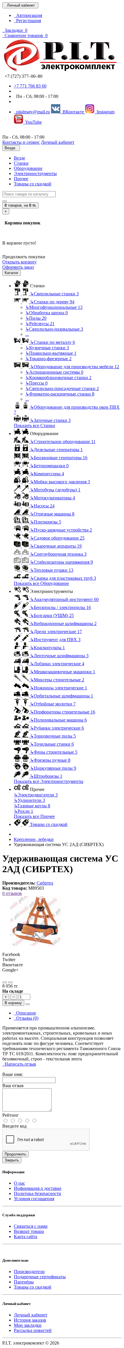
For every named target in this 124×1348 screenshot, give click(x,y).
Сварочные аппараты (56, 546)
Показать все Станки (34, 425)
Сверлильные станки (54, 293)
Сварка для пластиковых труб (63, 578)
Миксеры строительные (57, 679)
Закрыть (12, 1160)
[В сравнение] (10, 982)
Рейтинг (10, 1115)
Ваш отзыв (13, 1085)
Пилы (35, 318)
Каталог (11, 273)
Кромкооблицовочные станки (58, 377)
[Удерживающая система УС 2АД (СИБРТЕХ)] (35, 944)
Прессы (36, 383)
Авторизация (28, 15)
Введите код (14, 1126)
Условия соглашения (34, 1198)
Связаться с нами (31, 1226)
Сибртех (45, 882)
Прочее (21, 178)
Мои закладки (28, 1325)
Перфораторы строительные (62, 711)
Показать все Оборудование (41, 583)
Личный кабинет (30, 1314)
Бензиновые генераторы (58, 457)
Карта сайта (25, 1236)
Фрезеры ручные (50, 760)
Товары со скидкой (32, 183)
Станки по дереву (52, 301)
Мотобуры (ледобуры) (55, 489)
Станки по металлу (52, 342)
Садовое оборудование (57, 538)
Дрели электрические (56, 631)
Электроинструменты (35, 173)
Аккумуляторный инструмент (64, 599)
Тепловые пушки (51, 570)
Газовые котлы (32, 805)
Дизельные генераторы (56, 449)
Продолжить (15, 1154)
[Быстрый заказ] (27, 1004)
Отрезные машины (52, 513)
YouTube (32, 122)
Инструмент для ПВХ (55, 639)
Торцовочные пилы (53, 736)
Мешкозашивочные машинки (62, 671)
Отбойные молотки (53, 703)
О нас (19, 1183)
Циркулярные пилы (53, 768)
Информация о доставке (37, 1188)
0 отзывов (12, 893)
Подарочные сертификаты (40, 1276)
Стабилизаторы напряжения (61, 562)
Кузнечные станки (47, 347)
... (27, 334)
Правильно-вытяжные (50, 353)
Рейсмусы (40, 323)
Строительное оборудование (62, 441)
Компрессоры (47, 473)
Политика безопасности (37, 1193)
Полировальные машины (58, 719)
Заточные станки (50, 420)
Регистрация (27, 20)
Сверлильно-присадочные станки (62, 388)
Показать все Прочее (34, 816)
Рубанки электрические (57, 728)
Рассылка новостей (33, 1330)
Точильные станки (52, 744)
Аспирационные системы (54, 372)
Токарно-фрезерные (48, 358)
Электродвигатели (36, 794)
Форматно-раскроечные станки (59, 393)
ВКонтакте (72, 111)
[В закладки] (4, 982)
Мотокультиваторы (52, 497)
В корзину (13, 1003)
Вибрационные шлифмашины (63, 623)
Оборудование (28, 168)
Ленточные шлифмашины (59, 655)
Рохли (23, 811)
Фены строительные (53, 752)
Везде (19, 158)
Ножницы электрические (58, 687)
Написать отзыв (19, 1064)
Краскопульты (47, 647)
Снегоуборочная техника (58, 554)
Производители (29, 1271)
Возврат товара (29, 1231)
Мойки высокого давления (60, 481)
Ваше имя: (12, 1074)
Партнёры (24, 1281)
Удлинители (29, 800)
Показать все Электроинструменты (48, 781)
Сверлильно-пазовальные (54, 329)
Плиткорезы (45, 521)
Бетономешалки (49, 465)
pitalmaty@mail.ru (32, 111)
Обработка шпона (46, 312)
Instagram (104, 111)
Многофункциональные (53, 307)
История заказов (30, 1320)
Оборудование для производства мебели (74, 366)
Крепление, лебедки (34, 839)
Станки (21, 163)
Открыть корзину (19, 261)
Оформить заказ (18, 267)
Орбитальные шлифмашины (61, 695)
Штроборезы (46, 776)
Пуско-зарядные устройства (61, 529)
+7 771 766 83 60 (30, 86)
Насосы (42, 505)
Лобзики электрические (57, 663)
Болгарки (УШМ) (52, 615)
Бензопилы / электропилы (60, 607)
